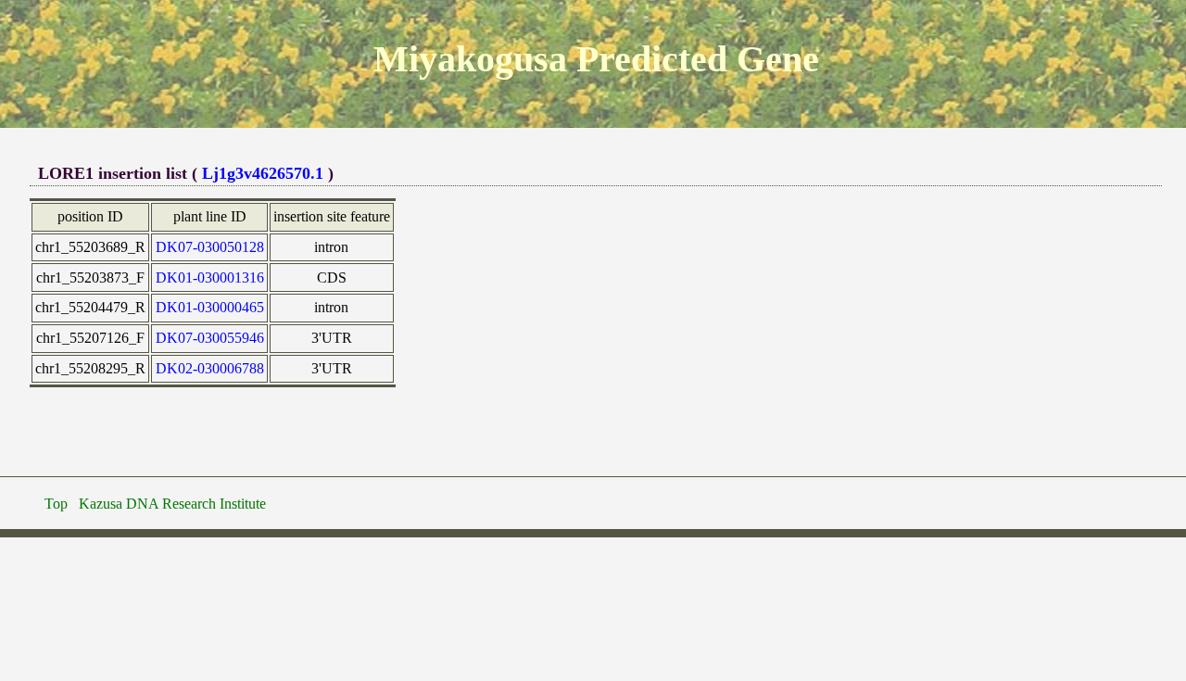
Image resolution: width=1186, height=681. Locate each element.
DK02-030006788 (210, 368)
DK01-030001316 (210, 277)
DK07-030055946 (210, 338)
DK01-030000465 (210, 307)
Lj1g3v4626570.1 (262, 173)
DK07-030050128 (210, 247)
